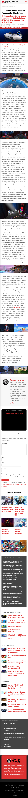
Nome (2, 457)
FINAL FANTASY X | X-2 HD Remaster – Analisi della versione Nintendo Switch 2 (17, 637)
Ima (4, 573)
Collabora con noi (9, 790)
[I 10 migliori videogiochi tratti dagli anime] (3, 657)
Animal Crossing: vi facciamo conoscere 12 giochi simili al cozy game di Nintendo (16, 673)
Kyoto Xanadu (6, 739)
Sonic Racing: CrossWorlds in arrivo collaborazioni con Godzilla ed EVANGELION (12, 598)
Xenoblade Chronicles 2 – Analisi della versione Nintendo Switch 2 (16, 622)
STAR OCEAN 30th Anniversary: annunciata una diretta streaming (17, 710)
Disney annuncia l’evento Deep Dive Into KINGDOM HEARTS (17, 705)
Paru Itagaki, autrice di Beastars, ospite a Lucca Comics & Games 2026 (16, 694)
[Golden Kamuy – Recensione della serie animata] (7, 505)
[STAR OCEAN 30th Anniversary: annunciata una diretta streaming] (3, 711)
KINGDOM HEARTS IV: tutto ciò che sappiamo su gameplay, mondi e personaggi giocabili (16, 650)
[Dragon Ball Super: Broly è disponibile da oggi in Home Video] (20, 505)
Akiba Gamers (4, 5)
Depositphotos (19, 784)
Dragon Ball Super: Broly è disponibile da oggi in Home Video (19, 511)
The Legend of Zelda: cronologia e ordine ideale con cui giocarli (17, 662)
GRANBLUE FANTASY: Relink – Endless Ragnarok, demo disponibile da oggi (12, 588)
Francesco (5, 565)
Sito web (3, 468)
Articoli (14, 5)
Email (2, 462)
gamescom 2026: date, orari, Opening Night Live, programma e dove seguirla (16, 687)
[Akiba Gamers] (9, 2)
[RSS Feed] (10, 787)
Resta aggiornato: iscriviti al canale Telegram (12, 27)
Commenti (23, 24)
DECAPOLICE (6, 744)
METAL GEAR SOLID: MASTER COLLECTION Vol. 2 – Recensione (16, 616)
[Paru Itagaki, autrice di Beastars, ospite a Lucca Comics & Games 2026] (3, 693)
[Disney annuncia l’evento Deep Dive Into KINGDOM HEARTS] (3, 706)
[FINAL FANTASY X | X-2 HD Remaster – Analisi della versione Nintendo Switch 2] (3, 636)
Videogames (10, 5)
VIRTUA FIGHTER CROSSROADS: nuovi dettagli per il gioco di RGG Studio (12, 603)
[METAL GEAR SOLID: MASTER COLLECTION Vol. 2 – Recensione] (3, 617)
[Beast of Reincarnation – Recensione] (3, 631)
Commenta (4, 443)
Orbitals (5, 742)
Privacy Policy (19, 790)
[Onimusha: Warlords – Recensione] (7, 527)
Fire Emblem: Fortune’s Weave (10, 728)
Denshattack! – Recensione (15, 626)
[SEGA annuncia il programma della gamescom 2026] (3, 700)
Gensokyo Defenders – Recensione (18, 531)
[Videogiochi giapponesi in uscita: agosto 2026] (14, 552)
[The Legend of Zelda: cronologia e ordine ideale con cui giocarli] (3, 662)
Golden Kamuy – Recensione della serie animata (7, 509)
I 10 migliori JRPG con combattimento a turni (14, 667)
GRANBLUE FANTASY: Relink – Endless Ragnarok (14, 737)
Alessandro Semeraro (6, 24)
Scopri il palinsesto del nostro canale (14, 413)
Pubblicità (15, 793)
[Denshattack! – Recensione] (3, 627)
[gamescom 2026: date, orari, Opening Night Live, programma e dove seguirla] (3, 686)
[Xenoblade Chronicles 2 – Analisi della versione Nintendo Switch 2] (3, 622)
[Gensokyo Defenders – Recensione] (20, 527)
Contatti (15, 795)
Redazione (22, 793)
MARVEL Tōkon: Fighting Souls (10, 730)
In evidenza (8, 25)
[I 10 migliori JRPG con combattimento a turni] (3, 667)
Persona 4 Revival (7, 746)
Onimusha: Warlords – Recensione (5, 531)
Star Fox (5, 726)
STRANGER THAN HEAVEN (9, 723)
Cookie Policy (7, 793)
